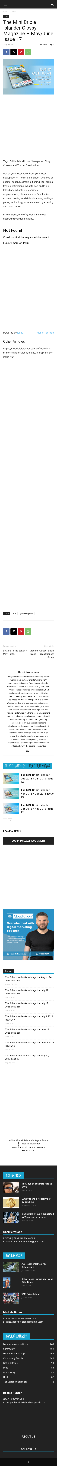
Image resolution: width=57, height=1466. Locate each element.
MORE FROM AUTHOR (39, 766)
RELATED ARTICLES (15, 766)
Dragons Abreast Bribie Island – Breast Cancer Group (42, 654)
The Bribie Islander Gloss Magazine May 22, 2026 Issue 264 (27, 1057)
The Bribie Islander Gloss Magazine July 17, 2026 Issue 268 (27, 1005)
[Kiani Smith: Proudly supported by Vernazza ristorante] (11, 1217)
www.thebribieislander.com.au (28, 1147)
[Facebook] (6, 52)
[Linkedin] (28, 751)
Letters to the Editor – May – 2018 (15, 652)
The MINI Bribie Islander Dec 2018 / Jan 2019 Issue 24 (37, 778)
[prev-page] (5, 820)
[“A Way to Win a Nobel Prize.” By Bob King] (11, 1202)
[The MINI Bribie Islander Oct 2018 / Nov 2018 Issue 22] (11, 808)
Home (6, 11)
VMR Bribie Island (31, 1294)
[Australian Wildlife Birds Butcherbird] (11, 1267)
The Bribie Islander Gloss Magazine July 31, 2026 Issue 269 (27, 992)
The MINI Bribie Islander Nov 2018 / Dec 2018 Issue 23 (37, 793)
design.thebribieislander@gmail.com (25, 1402)
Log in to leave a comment (28, 840)
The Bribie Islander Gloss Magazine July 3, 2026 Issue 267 (29, 1018)
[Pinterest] (21, 52)
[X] (13, 52)
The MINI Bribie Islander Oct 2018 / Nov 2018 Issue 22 (37, 809)
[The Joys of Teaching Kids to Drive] (11, 1187)
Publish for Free (45, 332)
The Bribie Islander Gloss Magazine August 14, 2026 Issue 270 (28, 979)
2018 (14, 11)
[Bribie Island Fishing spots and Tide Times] (6, 1282)
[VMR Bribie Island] (11, 1298)
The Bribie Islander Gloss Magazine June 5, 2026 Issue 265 (29, 1044)
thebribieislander (30, 1143)
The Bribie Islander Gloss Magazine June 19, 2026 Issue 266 (27, 1031)
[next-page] (10, 820)
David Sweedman (28, 671)
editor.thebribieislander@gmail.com (28, 1140)
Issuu (20, 332)
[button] (5, 4)
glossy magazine (26, 613)
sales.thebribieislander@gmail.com (24, 1321)
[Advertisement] (28, 127)
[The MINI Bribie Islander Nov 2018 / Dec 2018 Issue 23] (11, 793)
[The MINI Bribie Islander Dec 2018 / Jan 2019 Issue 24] (11, 778)
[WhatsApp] (28, 52)
